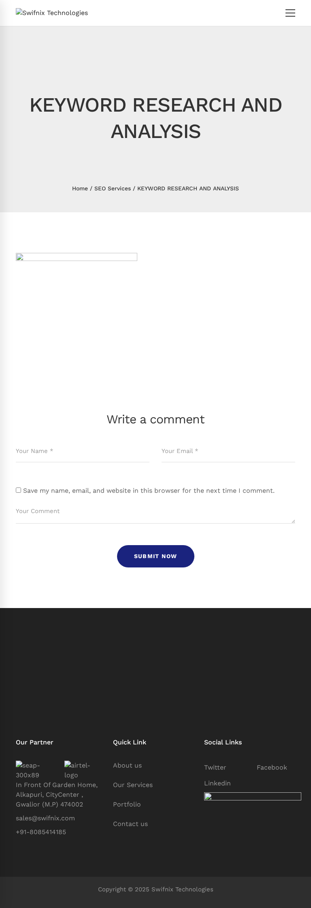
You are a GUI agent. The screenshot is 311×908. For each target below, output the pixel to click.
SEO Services (112, 188)
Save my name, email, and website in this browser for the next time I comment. (149, 490)
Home (80, 188)
